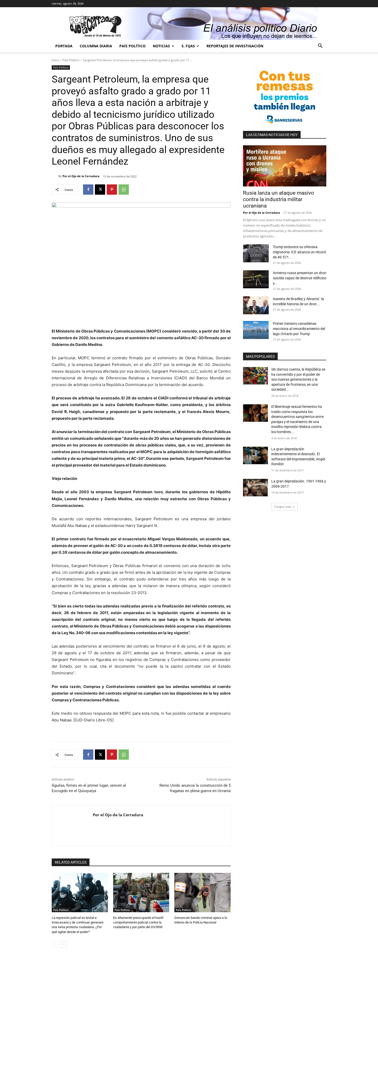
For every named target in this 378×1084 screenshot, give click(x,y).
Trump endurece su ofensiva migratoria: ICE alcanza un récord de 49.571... (299, 252)
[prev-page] (55, 944)
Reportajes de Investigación (234, 45)
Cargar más (282, 506)
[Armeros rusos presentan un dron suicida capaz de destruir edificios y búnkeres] (256, 279)
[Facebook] (88, 189)
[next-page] (63, 944)
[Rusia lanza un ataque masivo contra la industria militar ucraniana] (284, 165)
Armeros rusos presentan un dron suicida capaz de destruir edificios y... (299, 278)
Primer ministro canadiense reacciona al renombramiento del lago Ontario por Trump (299, 328)
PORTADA (64, 45)
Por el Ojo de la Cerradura (81, 176)
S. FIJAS (188, 45)
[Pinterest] (112, 189)
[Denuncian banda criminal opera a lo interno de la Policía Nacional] (202, 892)
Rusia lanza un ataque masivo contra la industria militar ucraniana (278, 199)
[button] (320, 46)
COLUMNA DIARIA (96, 45)
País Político (132, 45)
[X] (100, 189)
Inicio (55, 60)
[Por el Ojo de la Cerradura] (55, 176)
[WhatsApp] (124, 189)
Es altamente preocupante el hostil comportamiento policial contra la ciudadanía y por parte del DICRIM (138, 922)
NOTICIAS (161, 45)
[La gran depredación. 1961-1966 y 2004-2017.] (255, 487)
